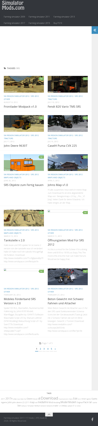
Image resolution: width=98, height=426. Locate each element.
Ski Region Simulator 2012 (16, 96)
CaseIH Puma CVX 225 (62, 145)
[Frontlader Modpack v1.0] (24, 84)
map (32, 402)
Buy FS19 (57, 23)
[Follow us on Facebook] (92, 419)
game (89, 399)
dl (39, 398)
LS (23, 402)
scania (95, 402)
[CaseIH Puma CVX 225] (68, 123)
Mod (50, 402)
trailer (55, 405)
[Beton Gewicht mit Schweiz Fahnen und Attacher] (68, 276)
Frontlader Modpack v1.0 (20, 106)
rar (90, 402)
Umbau (64, 405)
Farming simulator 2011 (39, 16)
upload (70, 406)
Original (80, 402)
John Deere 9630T (15, 145)
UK (60, 406)
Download (49, 398)
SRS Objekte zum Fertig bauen (24, 185)
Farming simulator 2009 (14, 16)
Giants (94, 398)
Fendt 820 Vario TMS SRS (64, 106)
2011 (3, 399)
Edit (75, 398)
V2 (75, 406)
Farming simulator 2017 (14, 23)
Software (24, 406)
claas (21, 399)
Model (64, 402)
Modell (72, 402)
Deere (30, 398)
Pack (85, 402)
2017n (9, 398)
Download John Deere (66, 399)
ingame (4, 402)
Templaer (30, 406)
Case (18, 399)
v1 (73, 405)
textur (37, 405)
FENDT (84, 399)
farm (79, 399)
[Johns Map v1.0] (68, 162)
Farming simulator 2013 (64, 16)
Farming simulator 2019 (39, 23)
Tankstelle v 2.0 (14, 240)
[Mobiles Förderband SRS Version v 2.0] (24, 276)
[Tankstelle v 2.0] (24, 218)
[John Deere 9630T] (24, 123)
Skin (19, 405)
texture (43, 406)
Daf (25, 399)
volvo (79, 406)
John (10, 402)
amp (15, 399)
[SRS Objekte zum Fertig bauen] (24, 162)
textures (50, 406)
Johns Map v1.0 (58, 185)
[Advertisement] (46, 46)
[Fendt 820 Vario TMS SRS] (68, 84)
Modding (56, 402)
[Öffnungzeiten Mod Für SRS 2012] (68, 218)
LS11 (27, 402)
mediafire (43, 402)
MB (36, 402)
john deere (17, 402)
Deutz (35, 399)
